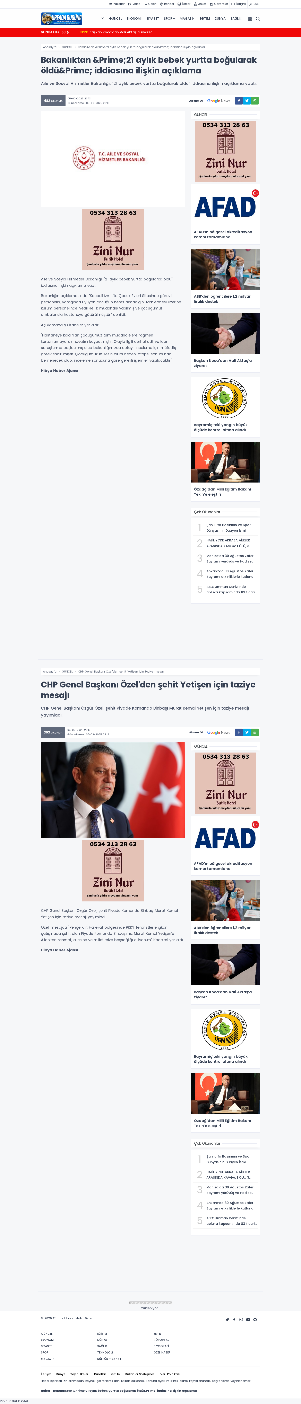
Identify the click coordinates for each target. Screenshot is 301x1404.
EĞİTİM (204, 18)
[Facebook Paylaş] (239, 101)
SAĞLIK (236, 18)
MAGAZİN (187, 18)
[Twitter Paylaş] (247, 101)
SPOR (168, 18)
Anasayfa (50, 47)
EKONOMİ (134, 18)
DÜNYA (220, 18)
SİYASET (152, 18)
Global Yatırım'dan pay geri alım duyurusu (119, 32)
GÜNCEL (115, 18)
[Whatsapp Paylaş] (255, 101)
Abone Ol (196, 101)
